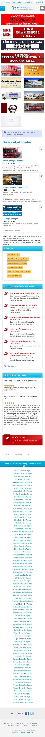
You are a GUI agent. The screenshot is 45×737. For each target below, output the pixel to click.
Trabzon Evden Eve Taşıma (22, 685)
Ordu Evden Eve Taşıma (22, 650)
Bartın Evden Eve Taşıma (22, 505)
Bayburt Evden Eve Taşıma (22, 511)
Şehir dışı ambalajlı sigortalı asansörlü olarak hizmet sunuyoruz (25, 344)
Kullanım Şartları (14, 726)
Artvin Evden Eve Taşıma (22, 497)
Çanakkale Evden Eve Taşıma (22, 532)
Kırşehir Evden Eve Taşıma (22, 613)
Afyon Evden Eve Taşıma (22, 477)
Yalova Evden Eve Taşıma (22, 697)
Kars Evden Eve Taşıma (22, 598)
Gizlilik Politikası (32, 723)
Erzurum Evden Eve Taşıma (22, 558)
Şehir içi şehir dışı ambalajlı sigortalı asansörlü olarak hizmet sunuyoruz (25, 321)
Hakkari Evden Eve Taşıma (22, 572)
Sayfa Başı (18, 454)
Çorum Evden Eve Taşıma (22, 537)
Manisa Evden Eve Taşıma (23, 630)
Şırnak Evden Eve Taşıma (22, 676)
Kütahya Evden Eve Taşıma (22, 624)
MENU (2, 8)
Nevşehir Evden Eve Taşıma (22, 644)
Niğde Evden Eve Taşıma (22, 647)
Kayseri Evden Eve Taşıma (23, 604)
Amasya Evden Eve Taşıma (22, 485)
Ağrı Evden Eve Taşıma (22, 479)
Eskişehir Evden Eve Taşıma (22, 560)
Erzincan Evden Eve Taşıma (22, 555)
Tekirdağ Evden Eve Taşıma (22, 679)
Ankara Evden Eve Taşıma (23, 488)
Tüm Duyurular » (10, 366)
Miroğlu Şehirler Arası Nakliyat (15, 187)
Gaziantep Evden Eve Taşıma (22, 563)
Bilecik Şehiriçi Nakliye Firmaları (17, 263)
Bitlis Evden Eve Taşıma (22, 520)
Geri (29, 454)
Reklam (25, 726)
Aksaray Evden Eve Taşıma (22, 482)
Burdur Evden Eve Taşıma (22, 526)
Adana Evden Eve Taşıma (22, 471)
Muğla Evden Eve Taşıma (22, 639)
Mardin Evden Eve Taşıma (22, 633)
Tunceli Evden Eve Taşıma (23, 688)
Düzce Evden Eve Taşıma (22, 546)
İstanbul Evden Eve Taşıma (22, 584)
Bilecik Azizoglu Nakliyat (12, 161)
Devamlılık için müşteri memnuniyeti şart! (24, 441)
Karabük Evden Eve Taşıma (22, 592)
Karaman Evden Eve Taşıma (22, 595)
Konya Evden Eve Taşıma (22, 621)
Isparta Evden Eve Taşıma (22, 581)
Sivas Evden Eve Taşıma (22, 671)
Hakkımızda (8, 723)
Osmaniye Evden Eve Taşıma (22, 653)
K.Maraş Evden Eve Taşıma (22, 589)
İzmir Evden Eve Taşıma (22, 587)
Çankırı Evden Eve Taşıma (23, 534)
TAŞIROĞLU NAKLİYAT (14, 276)
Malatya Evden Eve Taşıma (22, 627)
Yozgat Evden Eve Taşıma (22, 699)
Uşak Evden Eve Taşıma (22, 691)
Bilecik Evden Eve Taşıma (22, 514)
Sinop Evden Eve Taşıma (22, 668)
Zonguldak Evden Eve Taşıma (22, 702)
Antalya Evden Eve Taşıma (23, 491)
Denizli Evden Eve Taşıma (22, 540)
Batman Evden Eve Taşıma (22, 508)
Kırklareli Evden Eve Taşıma (22, 610)
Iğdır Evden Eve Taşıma (22, 578)
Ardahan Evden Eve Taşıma (22, 494)
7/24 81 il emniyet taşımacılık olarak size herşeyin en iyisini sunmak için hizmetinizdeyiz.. (24, 309)
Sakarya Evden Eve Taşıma (22, 659)
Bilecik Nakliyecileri (13, 255)
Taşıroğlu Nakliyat (10, 219)
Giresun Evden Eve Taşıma (22, 566)
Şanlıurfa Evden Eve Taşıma (22, 673)
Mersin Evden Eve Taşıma (22, 636)
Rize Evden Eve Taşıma (22, 656)
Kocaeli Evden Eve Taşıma (23, 618)
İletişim (34, 726)
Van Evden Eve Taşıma (22, 694)
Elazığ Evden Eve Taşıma (22, 552)
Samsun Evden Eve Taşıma (22, 662)
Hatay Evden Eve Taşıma (22, 575)
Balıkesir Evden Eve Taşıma (22, 503)
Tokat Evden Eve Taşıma (22, 682)
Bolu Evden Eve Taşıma (22, 523)
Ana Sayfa (6, 454)
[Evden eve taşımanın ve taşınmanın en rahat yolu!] (22, 10)
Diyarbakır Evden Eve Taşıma (22, 543)
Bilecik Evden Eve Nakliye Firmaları (18, 259)
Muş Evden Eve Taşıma (22, 642)
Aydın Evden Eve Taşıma (22, 500)
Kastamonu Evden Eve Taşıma (22, 601)
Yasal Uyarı (19, 723)
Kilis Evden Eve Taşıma (22, 616)
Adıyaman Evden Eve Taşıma (22, 474)
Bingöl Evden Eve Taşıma (22, 517)
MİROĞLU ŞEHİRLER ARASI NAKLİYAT (19, 271)
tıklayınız (21, 238)
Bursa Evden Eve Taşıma (22, 529)
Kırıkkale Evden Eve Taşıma (22, 607)
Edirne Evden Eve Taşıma (22, 549)
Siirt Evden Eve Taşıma (22, 665)
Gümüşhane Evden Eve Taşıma (22, 569)
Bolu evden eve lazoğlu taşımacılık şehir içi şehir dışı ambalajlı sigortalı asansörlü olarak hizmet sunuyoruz (25, 297)
